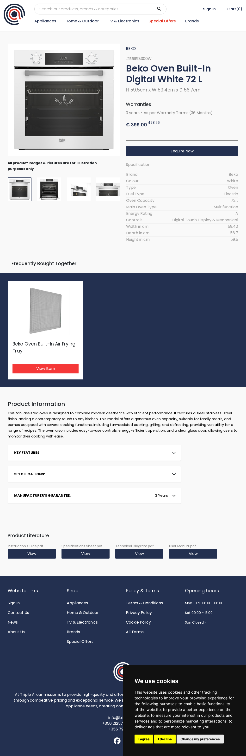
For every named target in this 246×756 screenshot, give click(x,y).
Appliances (45, 21)
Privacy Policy (139, 612)
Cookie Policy (138, 622)
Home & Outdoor (82, 21)
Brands (192, 21)
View (31, 553)
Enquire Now (182, 151)
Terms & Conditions (144, 603)
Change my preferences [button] (200, 739)
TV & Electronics (123, 21)
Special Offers (162, 21)
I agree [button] (143, 739)
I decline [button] (165, 739)
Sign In (14, 603)
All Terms (135, 632)
